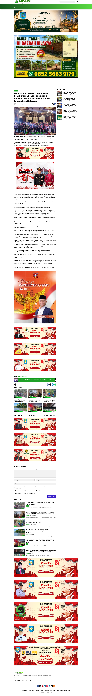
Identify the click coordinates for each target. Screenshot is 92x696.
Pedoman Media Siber (50, 690)
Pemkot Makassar (22, 376)
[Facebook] (48, 384)
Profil (42, 690)
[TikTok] (52, 686)
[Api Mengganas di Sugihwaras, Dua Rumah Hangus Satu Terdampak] (20, 393)
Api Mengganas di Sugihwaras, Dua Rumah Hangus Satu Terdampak (20, 400)
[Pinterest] (43, 686)
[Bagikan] (55, 104)
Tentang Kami (30, 690)
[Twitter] (50, 384)
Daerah (45, 410)
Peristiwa (16, 90)
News (30, 410)
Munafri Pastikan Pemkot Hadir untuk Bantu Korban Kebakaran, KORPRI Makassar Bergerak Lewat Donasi (34, 400)
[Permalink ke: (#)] (15, 104)
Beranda (24, 690)
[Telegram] (53, 384)
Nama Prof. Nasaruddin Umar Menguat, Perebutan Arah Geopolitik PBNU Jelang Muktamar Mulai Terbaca (70, 117)
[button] (74, 2)
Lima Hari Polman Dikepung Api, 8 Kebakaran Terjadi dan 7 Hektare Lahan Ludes (49, 400)
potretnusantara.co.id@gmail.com (23, 680)
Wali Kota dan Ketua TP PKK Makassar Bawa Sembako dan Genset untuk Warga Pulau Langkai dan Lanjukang (70, 99)
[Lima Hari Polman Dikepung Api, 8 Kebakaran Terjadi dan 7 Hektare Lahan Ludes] (49, 393)
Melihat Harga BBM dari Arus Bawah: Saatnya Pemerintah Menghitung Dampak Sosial (69, 93)
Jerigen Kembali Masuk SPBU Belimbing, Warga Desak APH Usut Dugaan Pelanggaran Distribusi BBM (49, 414)
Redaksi (37, 690)
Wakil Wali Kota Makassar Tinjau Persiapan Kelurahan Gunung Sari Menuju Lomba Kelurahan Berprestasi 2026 (69, 105)
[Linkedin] (50, 686)
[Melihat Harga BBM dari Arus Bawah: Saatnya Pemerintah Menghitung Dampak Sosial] (59, 93)
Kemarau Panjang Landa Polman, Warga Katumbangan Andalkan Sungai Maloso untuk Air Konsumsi (19, 414)
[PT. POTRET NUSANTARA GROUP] (23, 1)
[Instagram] (47, 686)
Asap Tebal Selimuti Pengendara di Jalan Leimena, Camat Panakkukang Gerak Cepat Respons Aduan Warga (34, 414)
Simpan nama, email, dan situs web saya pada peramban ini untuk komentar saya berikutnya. (34, 487)
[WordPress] (45, 686)
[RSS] (54, 686)
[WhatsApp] (55, 384)
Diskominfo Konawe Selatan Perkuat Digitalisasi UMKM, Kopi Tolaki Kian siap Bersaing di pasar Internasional (70, 111)
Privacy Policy (60, 690)
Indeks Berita (67, 690)
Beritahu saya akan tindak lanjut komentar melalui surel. (27, 490)
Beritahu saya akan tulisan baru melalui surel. (25, 493)
